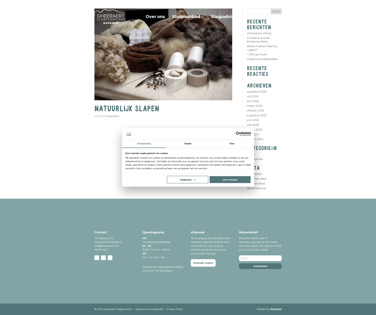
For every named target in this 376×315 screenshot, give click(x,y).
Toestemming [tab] (144, 143)
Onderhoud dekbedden (262, 59)
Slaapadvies (113, 116)
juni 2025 (253, 120)
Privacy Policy (175, 309)
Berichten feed (256, 178)
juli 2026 (252, 96)
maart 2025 (254, 129)
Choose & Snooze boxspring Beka (258, 39)
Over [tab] (232, 143)
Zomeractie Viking (259, 33)
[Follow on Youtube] (110, 257)
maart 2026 (254, 105)
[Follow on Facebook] (96, 257)
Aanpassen (186, 179)
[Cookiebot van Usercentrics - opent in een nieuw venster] (238, 134)
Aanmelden (254, 174)
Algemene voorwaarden (149, 309)
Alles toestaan (230, 179)
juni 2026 (253, 101)
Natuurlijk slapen (126, 109)
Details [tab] (188, 143)
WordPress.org (256, 188)
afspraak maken (203, 263)
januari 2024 (255, 139)
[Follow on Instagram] (103, 257)
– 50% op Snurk (257, 54)
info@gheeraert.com (106, 246)
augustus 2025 (256, 115)
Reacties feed (256, 183)
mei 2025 (253, 125)
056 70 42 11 (101, 249)
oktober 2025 (255, 110)
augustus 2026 (257, 91)
